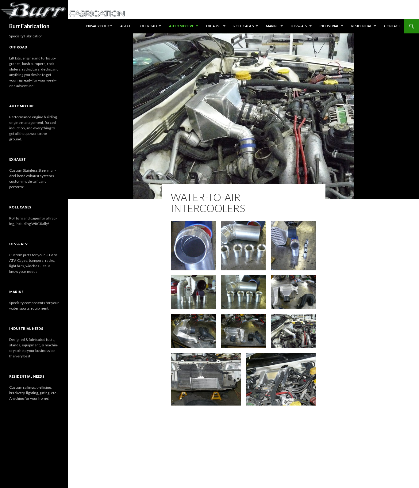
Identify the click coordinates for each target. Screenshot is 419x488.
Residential (361, 26)
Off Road (148, 26)
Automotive (181, 26)
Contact (392, 26)
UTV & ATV (299, 26)
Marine (272, 26)
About (126, 26)
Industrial (329, 26)
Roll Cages (243, 26)
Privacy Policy (99, 26)
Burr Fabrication (29, 26)
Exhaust (213, 26)
